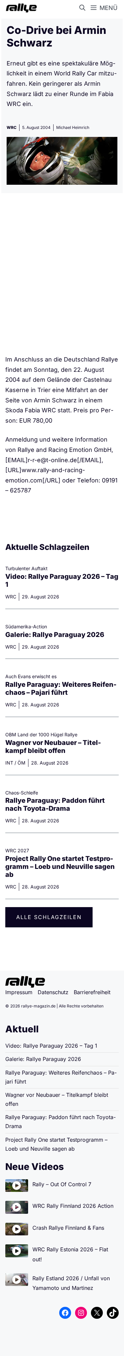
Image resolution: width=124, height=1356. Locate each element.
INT (9, 763)
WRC (12, 127)
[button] (83, 8)
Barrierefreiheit (92, 992)
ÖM (21, 763)
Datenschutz (53, 992)
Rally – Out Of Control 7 (61, 1184)
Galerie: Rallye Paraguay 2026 (54, 635)
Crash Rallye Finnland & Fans (68, 1227)
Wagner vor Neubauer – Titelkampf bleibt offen (53, 747)
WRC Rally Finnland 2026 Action (72, 1205)
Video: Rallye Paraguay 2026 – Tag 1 (51, 1045)
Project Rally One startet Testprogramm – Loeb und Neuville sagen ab (60, 867)
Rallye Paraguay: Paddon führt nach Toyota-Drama (55, 804)
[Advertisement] (62, 276)
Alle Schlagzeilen (49, 917)
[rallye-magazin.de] (20, 8)
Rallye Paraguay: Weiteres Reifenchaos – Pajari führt (60, 688)
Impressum (18, 992)
